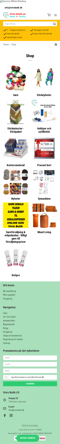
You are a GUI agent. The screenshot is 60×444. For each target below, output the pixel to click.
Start (5, 313)
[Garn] (16, 78)
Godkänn (30, 384)
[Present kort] (44, 148)
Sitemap (6, 343)
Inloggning (7, 298)
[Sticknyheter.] (44, 78)
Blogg (5, 328)
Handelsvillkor (9, 320)
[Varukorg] (48, 15)
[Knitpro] (16, 258)
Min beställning (9, 291)
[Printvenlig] (56, 45)
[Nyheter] (16, 181)
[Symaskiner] (44, 181)
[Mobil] (30, 370)
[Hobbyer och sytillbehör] (44, 111)
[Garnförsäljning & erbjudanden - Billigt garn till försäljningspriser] (16, 215)
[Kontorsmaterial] (16, 148)
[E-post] (30, 364)
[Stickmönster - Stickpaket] (16, 111)
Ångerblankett (9, 324)
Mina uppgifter (9, 295)
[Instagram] (11, 416)
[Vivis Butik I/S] (14, 15)
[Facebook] (4, 416)
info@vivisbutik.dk (13, 7)
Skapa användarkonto (12, 335)
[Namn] (30, 357)
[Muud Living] (44, 215)
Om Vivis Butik (9, 317)
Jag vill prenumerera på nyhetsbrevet (26, 377)
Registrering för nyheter (13, 339)
